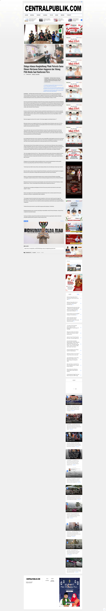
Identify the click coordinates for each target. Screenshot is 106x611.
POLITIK (51, 15)
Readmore (73, 410)
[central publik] (53, 12)
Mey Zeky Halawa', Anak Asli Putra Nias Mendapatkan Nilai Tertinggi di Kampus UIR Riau (74, 528)
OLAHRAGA (45, 15)
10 (67, 561)
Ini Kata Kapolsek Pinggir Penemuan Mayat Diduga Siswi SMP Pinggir (73, 564)
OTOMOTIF (69, 15)
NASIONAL (32, 15)
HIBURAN (62, 15)
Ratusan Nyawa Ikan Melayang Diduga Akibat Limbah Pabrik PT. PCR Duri (73, 546)
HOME (27, 15)
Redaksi (52, 578)
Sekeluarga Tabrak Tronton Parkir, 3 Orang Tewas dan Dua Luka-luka (73, 492)
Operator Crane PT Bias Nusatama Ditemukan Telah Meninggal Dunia (73, 439)
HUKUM (56, 15)
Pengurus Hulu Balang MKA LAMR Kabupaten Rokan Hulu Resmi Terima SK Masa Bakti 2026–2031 (44, 232)
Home (47, 578)
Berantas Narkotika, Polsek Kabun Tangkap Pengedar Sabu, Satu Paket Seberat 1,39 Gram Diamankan (32, 19)
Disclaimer (47, 580)
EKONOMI (38, 15)
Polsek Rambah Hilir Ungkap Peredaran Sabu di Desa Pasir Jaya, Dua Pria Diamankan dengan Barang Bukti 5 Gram (61, 19)
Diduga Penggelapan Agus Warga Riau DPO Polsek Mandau (73, 475)
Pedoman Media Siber (52, 581)
